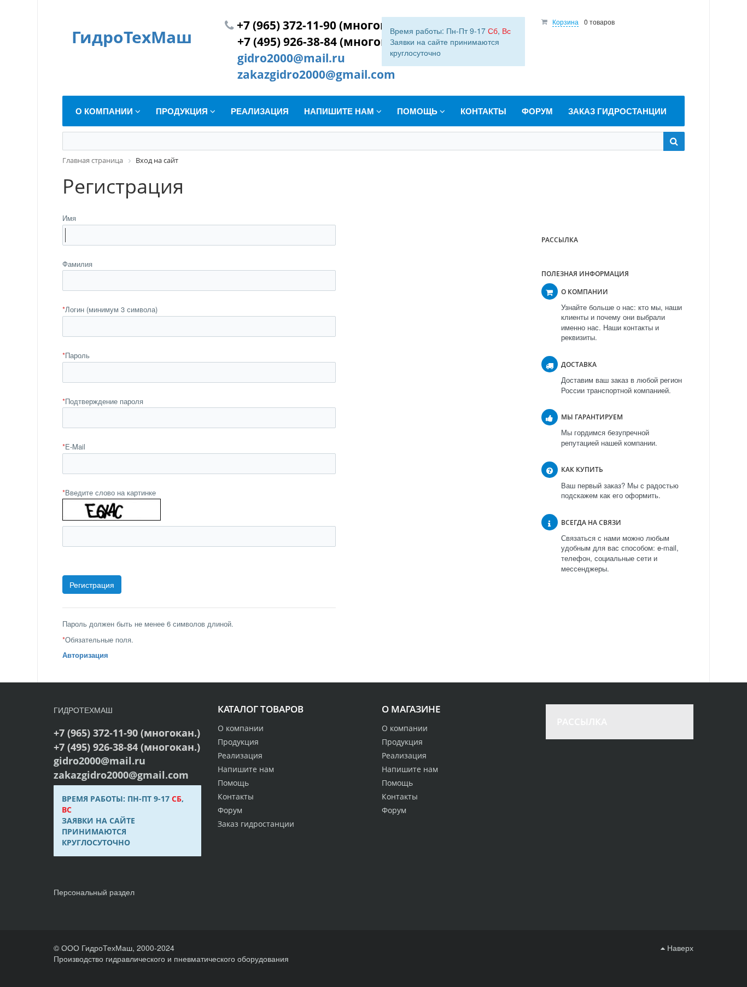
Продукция (402, 742)
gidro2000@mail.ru (291, 58)
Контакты (400, 796)
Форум (394, 810)
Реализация (404, 755)
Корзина (565, 21)
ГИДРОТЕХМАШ (83, 709)
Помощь (397, 783)
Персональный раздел (94, 891)
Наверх (679, 947)
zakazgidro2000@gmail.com (316, 74)
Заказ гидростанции (256, 824)
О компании (405, 728)
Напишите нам (410, 769)
